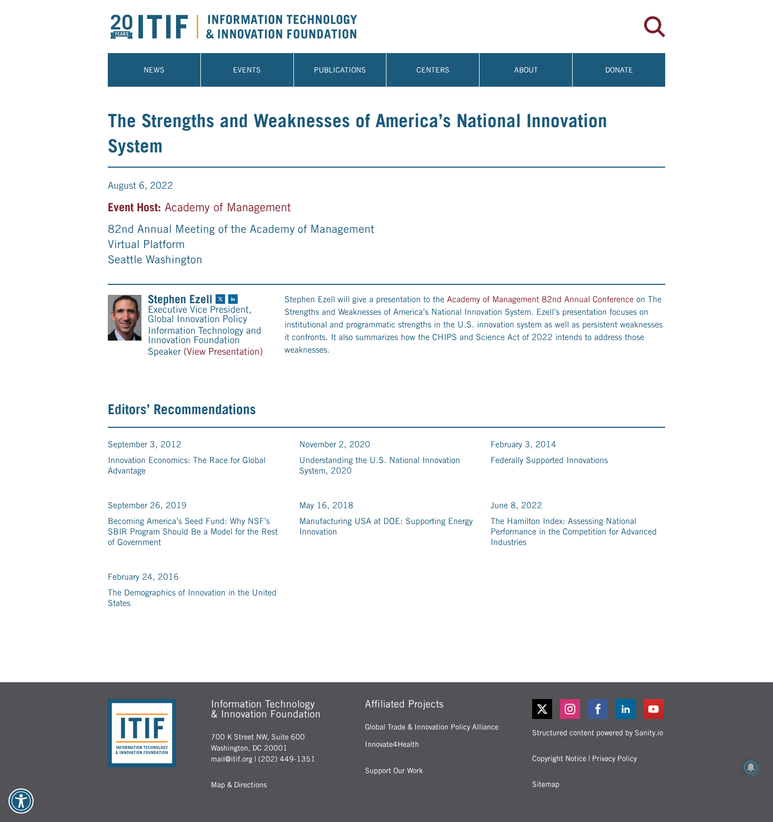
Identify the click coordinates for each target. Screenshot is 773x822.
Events (247, 70)
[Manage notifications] (751, 767)
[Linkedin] (626, 709)
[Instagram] (571, 709)
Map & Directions (239, 784)
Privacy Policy (614, 758)
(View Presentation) (223, 351)
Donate (619, 70)
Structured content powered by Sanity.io (597, 732)
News (154, 70)
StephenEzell (180, 299)
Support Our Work (394, 770)
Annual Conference (599, 299)
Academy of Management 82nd (504, 299)
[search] (654, 26)
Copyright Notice (559, 758)
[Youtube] (654, 709)
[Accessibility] (21, 801)
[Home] (247, 27)
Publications (340, 70)
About (526, 70)
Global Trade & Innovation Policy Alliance (432, 727)
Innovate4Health (392, 744)
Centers (433, 70)
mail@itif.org (231, 759)
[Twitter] (542, 709)
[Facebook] (598, 709)
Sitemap (546, 784)
